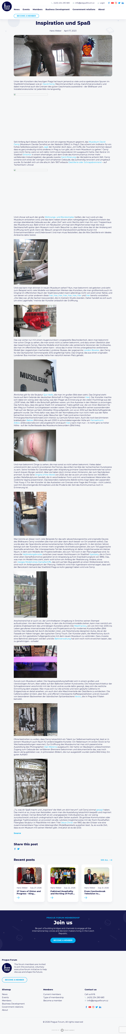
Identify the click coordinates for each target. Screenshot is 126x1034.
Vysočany (94, 554)
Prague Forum (7, 6)
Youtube (112, 3)
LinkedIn (123, 3)
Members (38, 9)
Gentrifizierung (68, 157)
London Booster (91, 350)
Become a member (26, 16)
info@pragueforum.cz (84, 3)
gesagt (99, 810)
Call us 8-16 (90, 994)
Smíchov (27, 154)
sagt (46, 147)
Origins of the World (45, 475)
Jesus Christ (67, 822)
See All (104, 860)
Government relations (84, 9)
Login (102, 3)
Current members (52, 994)
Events (26, 9)
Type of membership (53, 997)
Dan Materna (50, 747)
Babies (29, 420)
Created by (56, 1030)
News (17, 9)
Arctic (78, 696)
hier (51, 295)
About (101, 9)
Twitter (119, 3)
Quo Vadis (48, 395)
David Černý (49, 84)
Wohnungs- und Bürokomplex (59, 217)
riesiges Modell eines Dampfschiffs (34, 562)
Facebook (109, 3)
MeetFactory (80, 626)
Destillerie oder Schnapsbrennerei (85, 162)
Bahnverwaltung (63, 639)
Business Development (57, 9)
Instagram (116, 3)
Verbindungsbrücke (33, 554)
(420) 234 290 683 (62, 3)
